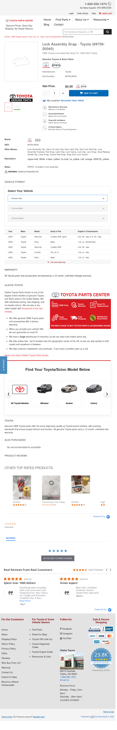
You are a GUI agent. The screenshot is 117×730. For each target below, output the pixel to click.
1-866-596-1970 (96, 4)
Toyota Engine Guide (42, 651)
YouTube (66, 638)
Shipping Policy (9, 639)
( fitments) (58, 262)
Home (47, 19)
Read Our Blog (39, 634)
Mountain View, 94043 (72, 100)
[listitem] (27, 591)
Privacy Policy (9, 648)
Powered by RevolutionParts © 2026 (97, 716)
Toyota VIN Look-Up (42, 639)
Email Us (64, 679)
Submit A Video (9, 677)
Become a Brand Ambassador (10, 683)
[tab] (10, 539)
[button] (107, 570)
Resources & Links (41, 656)
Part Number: (48, 76)
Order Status (82, 13)
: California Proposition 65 (23, 171)
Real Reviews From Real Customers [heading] (28, 570)
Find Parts (62, 19)
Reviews (6, 658)
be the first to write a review (58, 558)
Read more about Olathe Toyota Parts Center (26, 355)
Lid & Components (53, 36)
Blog (46, 24)
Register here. (39, 716)
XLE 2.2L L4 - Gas (36, 36)
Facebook (66, 628)
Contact (58, 24)
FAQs (4, 653)
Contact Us (7, 672)
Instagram (67, 633)
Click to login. (7, 716)
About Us (81, 19)
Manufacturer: (48, 71)
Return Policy (8, 643)
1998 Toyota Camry (19, 36)
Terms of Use (108, 711)
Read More (25, 600)
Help (94, 13)
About (4, 634)
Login (71, 13)
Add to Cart (91, 93)
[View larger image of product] (8, 107)
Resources (100, 19)
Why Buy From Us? (11, 662)
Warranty (6, 667)
